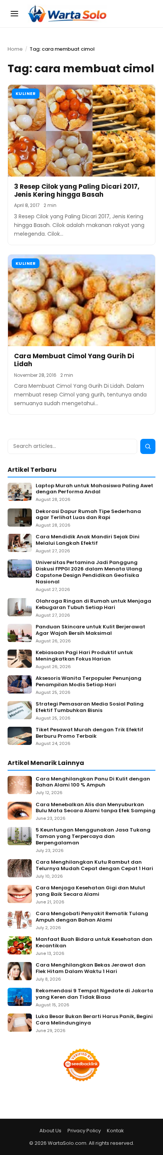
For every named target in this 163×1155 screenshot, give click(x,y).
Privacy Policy (84, 1130)
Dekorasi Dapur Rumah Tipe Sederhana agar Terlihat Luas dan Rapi (88, 514)
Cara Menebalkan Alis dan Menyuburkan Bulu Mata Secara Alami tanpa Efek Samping (95, 808)
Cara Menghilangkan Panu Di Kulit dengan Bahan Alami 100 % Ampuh (93, 782)
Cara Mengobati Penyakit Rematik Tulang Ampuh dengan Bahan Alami (92, 917)
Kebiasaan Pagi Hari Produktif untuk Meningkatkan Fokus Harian (84, 656)
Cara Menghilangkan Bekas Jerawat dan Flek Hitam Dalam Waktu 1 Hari (91, 968)
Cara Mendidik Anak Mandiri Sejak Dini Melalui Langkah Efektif (87, 540)
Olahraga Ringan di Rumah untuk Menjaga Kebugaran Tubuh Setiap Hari (93, 604)
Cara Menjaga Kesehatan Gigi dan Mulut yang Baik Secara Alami (90, 891)
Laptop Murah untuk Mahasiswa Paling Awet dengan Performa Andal (94, 489)
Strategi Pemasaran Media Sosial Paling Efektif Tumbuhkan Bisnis (90, 707)
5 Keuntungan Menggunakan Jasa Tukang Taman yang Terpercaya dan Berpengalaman (93, 836)
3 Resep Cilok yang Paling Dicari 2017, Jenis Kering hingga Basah (76, 190)
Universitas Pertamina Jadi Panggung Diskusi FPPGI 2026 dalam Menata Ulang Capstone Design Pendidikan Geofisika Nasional (89, 572)
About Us (50, 1130)
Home (15, 49)
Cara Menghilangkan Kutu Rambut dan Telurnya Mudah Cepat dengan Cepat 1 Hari (94, 865)
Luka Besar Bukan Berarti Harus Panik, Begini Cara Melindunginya (94, 1020)
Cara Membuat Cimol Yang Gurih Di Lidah (74, 359)
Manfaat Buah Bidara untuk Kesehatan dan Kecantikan (94, 942)
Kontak (115, 1130)
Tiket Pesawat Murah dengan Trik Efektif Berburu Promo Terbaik (89, 733)
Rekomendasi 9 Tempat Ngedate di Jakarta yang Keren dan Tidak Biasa (94, 994)
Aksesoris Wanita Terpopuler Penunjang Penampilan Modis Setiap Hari (88, 681)
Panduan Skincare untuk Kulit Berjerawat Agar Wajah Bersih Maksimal (90, 630)
